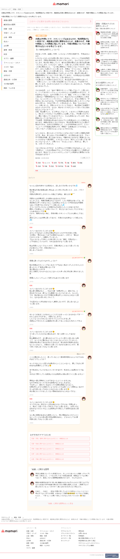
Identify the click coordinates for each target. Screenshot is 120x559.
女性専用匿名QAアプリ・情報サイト (60, 5)
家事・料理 (8, 50)
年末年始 (60, 166)
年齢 (45, 166)
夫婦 (39, 166)
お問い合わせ (83, 533)
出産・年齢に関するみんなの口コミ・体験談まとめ (47, 459)
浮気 (61, 163)
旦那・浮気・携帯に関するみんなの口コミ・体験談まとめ (49, 438)
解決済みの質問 (9, 24)
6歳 (68, 166)
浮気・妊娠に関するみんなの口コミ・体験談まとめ (47, 449)
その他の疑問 (9, 84)
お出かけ (7, 75)
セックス (47, 163)
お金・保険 (8, 37)
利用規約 (81, 536)
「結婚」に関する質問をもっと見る (60, 503)
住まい (6, 41)
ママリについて (66, 531)
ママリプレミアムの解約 (86, 545)
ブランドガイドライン (68, 533)
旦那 (39, 163)
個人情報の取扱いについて (87, 538)
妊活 (5, 54)
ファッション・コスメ (12, 63)
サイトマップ (65, 540)
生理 (55, 163)
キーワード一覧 (66, 536)
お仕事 (6, 46)
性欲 (52, 166)
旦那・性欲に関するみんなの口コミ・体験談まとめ (47, 444)
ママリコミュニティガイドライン (89, 543)
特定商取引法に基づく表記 (87, 540)
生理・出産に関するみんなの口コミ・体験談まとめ (47, 454)
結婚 (74, 166)
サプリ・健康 (9, 58)
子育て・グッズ (9, 33)
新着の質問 (8, 20)
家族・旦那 (8, 71)
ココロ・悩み (9, 67)
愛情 (74, 163)
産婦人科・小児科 (10, 79)
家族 (80, 163)
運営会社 (81, 531)
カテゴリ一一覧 (66, 538)
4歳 (68, 163)
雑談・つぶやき (9, 88)
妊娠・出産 (8, 29)
